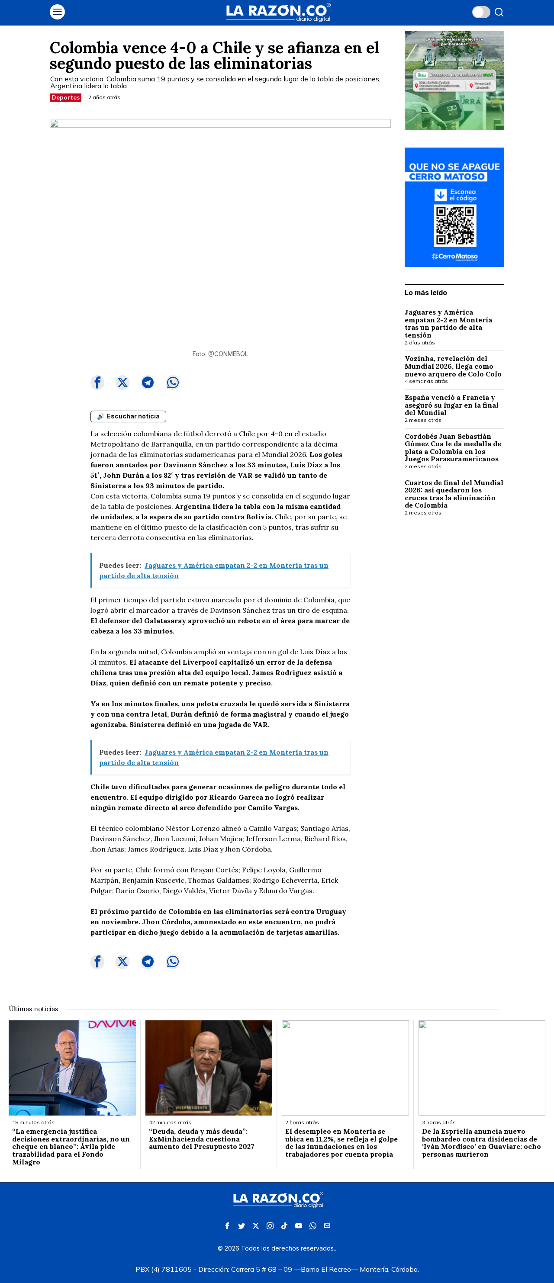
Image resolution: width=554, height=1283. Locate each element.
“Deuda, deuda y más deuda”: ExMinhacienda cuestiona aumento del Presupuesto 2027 (201, 1139)
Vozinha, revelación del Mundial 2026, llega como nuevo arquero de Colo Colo (453, 366)
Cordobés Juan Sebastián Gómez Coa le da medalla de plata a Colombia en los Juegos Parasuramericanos (453, 448)
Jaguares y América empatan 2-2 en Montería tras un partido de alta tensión (448, 324)
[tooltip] (97, 382)
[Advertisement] (454, 664)
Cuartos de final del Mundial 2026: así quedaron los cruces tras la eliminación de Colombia (454, 494)
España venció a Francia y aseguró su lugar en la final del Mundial (452, 405)
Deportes (66, 97)
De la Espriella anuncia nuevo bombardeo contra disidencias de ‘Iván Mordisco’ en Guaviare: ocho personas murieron (481, 1143)
